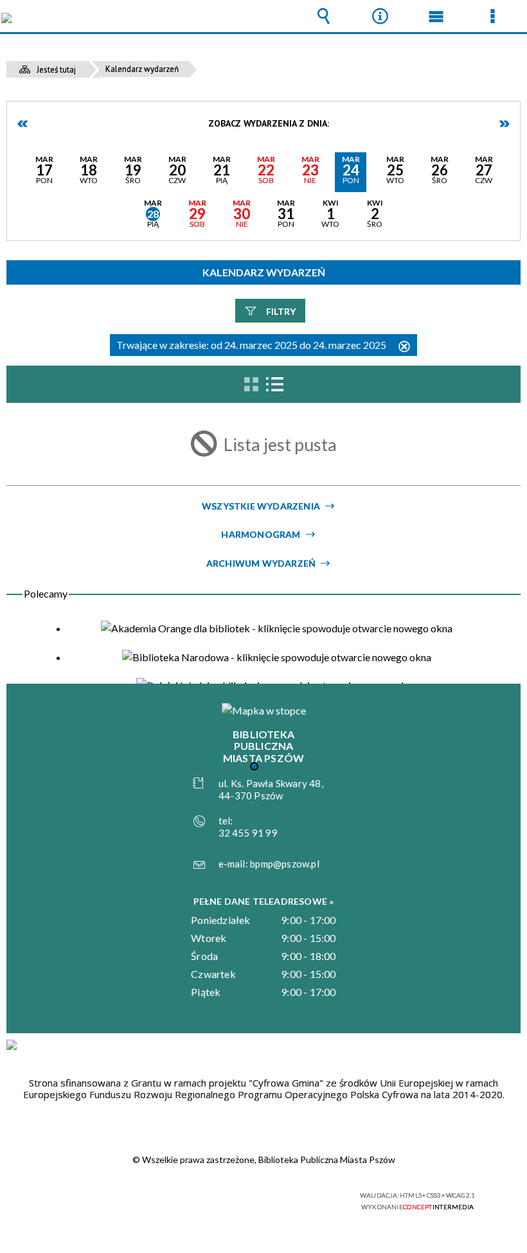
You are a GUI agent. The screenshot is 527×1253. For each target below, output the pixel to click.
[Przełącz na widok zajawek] (251, 384)
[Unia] (11, 1045)
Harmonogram (260, 534)
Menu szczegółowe (492, 16)
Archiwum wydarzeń (261, 563)
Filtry (281, 311)
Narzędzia (379, 16)
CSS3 (256, 1196)
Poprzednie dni (23, 123)
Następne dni (504, 123)
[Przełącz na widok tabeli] (274, 384)
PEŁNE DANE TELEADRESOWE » (263, 901)
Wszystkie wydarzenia (261, 506)
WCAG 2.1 (296, 1195)
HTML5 (236, 1196)
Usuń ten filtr (404, 347)
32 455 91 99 (248, 833)
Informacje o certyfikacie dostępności (103, 1197)
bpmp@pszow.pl (284, 863)
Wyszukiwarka (324, 16)
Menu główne (436, 16)
